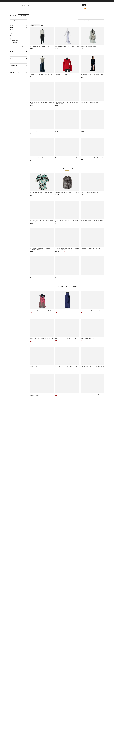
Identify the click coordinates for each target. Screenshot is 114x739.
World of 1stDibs (77, 8)
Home (11, 12)
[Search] (25, 20)
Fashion (68, 8)
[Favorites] (101, 5)
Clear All (42, 25)
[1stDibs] (14, 5)
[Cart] (103, 5)
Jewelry (56, 8)
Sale (85, 8)
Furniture (39, 8)
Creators (14, 12)
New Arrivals (31, 8)
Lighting (46, 8)
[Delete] (39, 25)
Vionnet (18, 12)
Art (51, 8)
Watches (62, 8)
